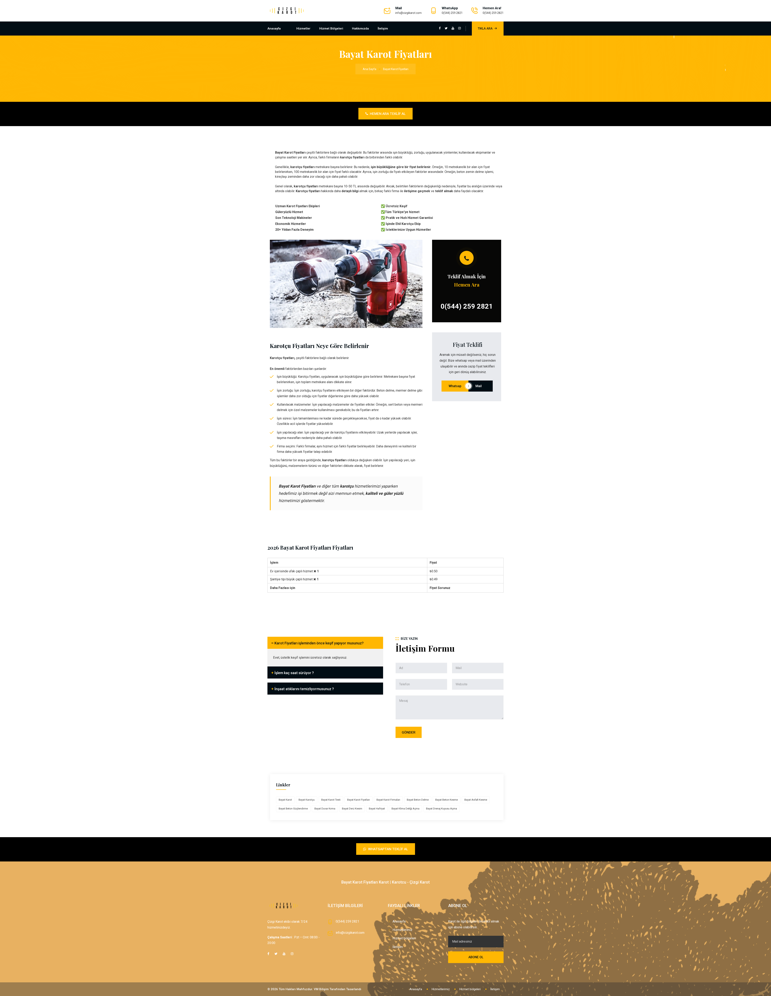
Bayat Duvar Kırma (324, 808)
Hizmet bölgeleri (331, 28)
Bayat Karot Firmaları (388, 799)
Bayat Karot (285, 799)
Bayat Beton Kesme (446, 799)
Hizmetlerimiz (402, 930)
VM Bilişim (321, 989)
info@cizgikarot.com (408, 12)
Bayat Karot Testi (331, 799)
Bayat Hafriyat (377, 808)
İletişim (383, 28)
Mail (480, 386)
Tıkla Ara (485, 28)
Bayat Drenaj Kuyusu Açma (441, 808)
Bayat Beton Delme (418, 799)
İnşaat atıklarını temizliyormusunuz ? (304, 689)
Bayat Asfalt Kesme (475, 799)
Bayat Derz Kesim (352, 808)
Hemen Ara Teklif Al (387, 114)
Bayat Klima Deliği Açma (405, 808)
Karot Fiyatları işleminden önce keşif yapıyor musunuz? (319, 643)
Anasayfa (274, 28)
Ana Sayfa (369, 69)
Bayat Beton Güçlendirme (293, 808)
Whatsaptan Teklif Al (387, 849)
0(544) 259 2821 (452, 12)
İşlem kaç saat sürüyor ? (294, 673)
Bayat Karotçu (307, 799)
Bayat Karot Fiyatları (358, 799)
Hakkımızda (360, 28)
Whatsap (455, 386)
